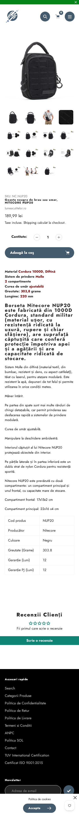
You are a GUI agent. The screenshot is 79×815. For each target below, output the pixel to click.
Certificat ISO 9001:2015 (24, 762)
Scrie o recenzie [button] (39, 640)
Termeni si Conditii (18, 725)
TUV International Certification (27, 755)
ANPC (9, 732)
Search (10, 688)
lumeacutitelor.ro (15, 208)
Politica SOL (14, 740)
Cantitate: (19, 236)
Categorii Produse (18, 695)
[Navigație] (70, 16)
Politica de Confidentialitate (25, 703)
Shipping (29, 222)
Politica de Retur (17, 710)
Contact (10, 747)
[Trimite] (68, 790)
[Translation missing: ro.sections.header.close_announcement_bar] (76, 2)
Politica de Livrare (18, 718)
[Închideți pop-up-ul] (75, 797)
